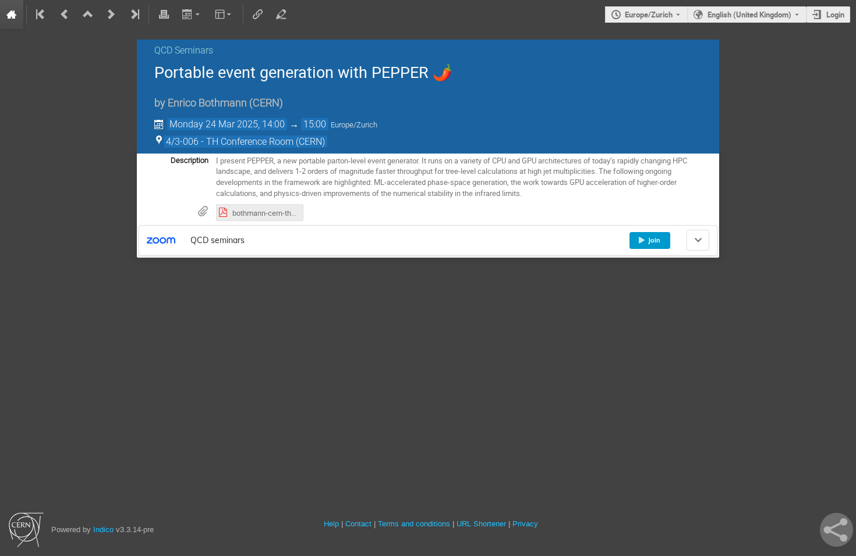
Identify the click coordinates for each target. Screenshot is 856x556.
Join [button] (654, 240)
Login (835, 14)
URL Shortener (481, 524)
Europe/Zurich (649, 14)
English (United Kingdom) (749, 14)
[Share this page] (836, 529)
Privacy (525, 524)
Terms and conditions (414, 524)
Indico (103, 529)
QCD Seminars (183, 50)
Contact (358, 524)
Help (331, 524)
